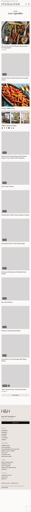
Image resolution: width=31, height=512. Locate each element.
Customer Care (6, 454)
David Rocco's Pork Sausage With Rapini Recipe (14, 360)
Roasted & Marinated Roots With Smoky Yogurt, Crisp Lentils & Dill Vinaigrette (14, 157)
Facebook (4, 432)
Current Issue (5, 445)
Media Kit (4, 478)
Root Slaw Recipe (7, 302)
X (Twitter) (5, 437)
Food (4, 74)
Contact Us (5, 477)
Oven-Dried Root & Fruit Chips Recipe (13, 243)
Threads (4, 439)
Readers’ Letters (6, 464)
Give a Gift (5, 452)
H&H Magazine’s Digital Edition (10, 449)
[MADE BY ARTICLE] (5, 487)
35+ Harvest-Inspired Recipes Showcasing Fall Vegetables (14, 47)
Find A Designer (6, 465)
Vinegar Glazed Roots (8, 108)
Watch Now (4, 391)
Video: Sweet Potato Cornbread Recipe (14, 389)
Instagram (4, 430)
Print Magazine (6, 447)
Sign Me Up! (15, 422)
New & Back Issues (7, 456)
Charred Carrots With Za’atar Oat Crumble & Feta (15, 79)
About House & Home (7, 462)
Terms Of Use (14, 483)
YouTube (4, 436)
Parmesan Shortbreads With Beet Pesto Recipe (14, 273)
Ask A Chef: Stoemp (8, 186)
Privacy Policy (6, 483)
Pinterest (4, 434)
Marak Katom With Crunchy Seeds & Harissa (15, 215)
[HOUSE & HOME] (11, 4)
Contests (4, 469)
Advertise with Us (7, 475)
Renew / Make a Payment (8, 450)
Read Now (4, 49)
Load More (15, 395)
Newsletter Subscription (9, 467)
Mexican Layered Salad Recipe (11, 331)
